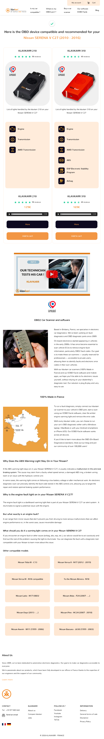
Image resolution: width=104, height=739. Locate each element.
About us (31, 710)
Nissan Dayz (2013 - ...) (27, 613)
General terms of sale (88, 714)
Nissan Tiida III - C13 (27, 562)
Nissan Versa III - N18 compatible (27, 579)
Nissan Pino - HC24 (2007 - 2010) (76, 613)
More (27, 224)
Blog (97, 10)
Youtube (57, 713)
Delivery (83, 710)
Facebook (58, 710)
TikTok (56, 720)
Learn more (7, 680)
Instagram (58, 717)
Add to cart (27, 236)
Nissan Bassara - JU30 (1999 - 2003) (76, 629)
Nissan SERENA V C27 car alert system (80, 502)
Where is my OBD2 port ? (51, 10)
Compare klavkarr (35, 714)
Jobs (30, 718)
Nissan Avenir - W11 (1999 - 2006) (27, 629)
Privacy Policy (85, 722)
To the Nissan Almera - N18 (76, 579)
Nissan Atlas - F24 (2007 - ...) (76, 596)
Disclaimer (84, 718)
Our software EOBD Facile (82, 10)
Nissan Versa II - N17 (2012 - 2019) (76, 562)
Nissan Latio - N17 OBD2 (27, 596)
